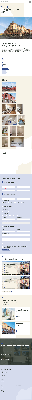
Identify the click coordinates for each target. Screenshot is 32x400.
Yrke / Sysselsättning (5, 233)
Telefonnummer (19, 188)
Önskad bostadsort (5, 209)
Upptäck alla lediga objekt (6, 291)
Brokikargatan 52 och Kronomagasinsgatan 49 (22, 310)
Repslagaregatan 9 (9, 264)
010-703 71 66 (3, 373)
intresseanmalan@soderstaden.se (6, 359)
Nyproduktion (3, 386)
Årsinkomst (19, 229)
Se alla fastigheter (4, 304)
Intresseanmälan (18, 385)
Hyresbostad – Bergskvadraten (20, 324)
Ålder (3, 229)
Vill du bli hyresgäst (4, 68)
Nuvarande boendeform (6, 200)
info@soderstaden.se (4, 375)
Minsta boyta (4, 217)
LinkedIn (3, 391)
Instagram (3, 390)
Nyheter (17, 386)
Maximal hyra (19, 217)
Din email (3, 188)
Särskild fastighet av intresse (7, 221)
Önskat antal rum (5, 213)
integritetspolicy (14, 246)
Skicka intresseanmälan (5, 249)
